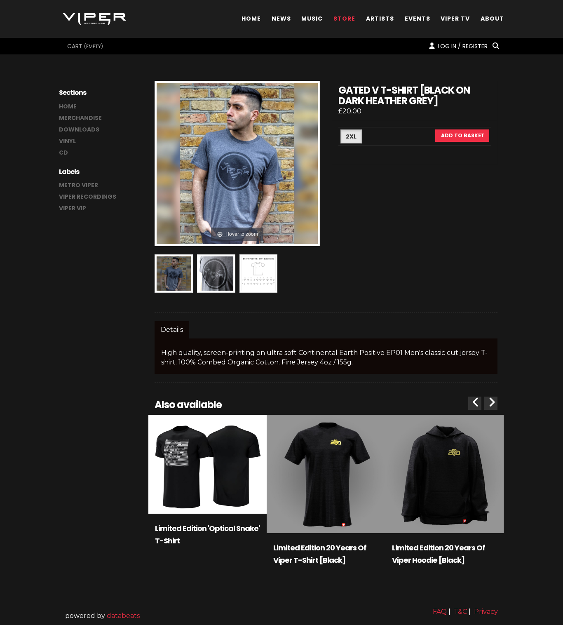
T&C (460, 612)
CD (63, 152)
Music (312, 17)
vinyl (67, 141)
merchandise (80, 118)
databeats (123, 616)
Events (417, 17)
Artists (380, 17)
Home (251, 17)
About (492, 17)
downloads (79, 129)
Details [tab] (172, 330)
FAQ (440, 612)
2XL (351, 136)
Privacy (486, 612)
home (68, 106)
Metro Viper (78, 185)
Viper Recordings (87, 197)
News (281, 17)
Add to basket (462, 135)
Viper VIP (72, 208)
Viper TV (455, 17)
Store (344, 17)
